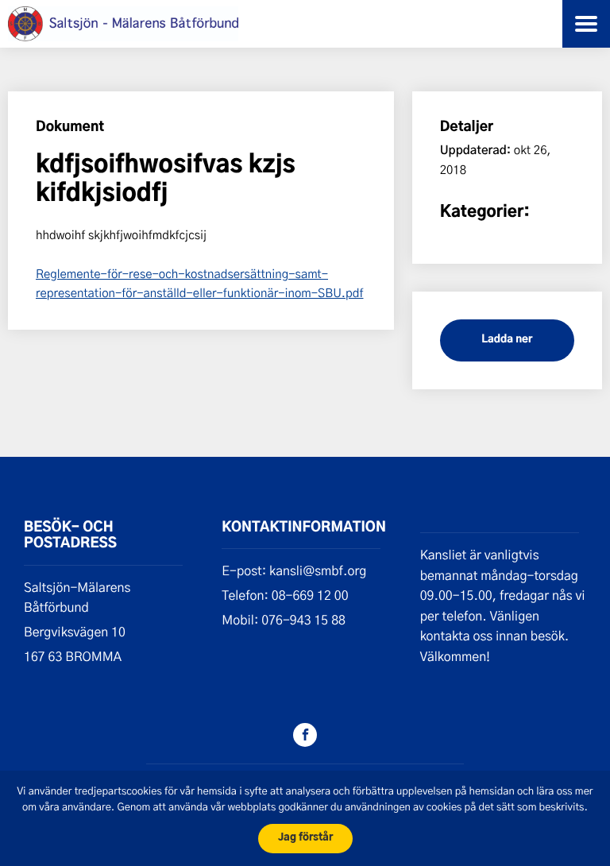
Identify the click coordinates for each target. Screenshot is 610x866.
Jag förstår (305, 838)
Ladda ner (506, 339)
